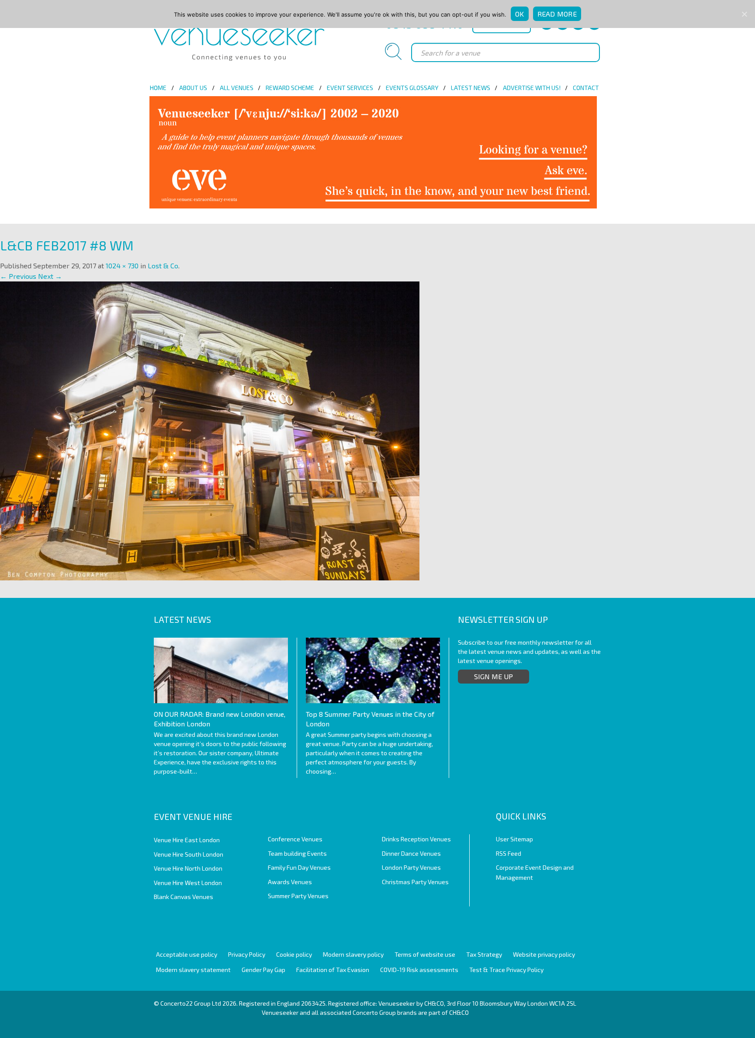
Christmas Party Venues (415, 881)
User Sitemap (514, 839)
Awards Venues (290, 881)
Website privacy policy (544, 954)
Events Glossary (412, 87)
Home (158, 87)
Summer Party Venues (298, 895)
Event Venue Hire (193, 816)
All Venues (236, 87)
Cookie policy (294, 954)
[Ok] (744, 14)
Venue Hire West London (188, 882)
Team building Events (297, 853)
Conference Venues (295, 839)
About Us (193, 87)
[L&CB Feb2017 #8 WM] (209, 430)
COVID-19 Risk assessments (419, 969)
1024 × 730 (122, 265)
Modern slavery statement (193, 969)
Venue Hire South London (188, 854)
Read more (557, 14)
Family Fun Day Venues (299, 867)
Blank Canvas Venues (183, 896)
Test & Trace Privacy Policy (506, 969)
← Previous (18, 276)
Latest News (470, 87)
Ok (519, 14)
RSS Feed (508, 853)
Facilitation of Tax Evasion (332, 969)
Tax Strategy (484, 954)
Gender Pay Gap (263, 969)
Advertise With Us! (532, 87)
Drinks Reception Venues (416, 839)
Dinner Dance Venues (411, 853)
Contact (586, 87)
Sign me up (493, 676)
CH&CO (459, 1012)
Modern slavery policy (353, 954)
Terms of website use (425, 954)
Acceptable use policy (186, 954)
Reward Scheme (290, 87)
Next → (50, 276)
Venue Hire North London (188, 868)
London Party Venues (411, 867)
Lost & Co (163, 265)
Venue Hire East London (187, 840)
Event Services (350, 87)
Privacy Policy (246, 954)
